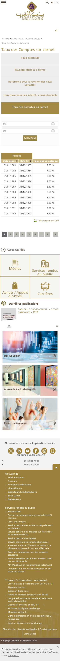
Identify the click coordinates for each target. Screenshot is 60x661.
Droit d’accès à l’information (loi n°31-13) (31, 584)
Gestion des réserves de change (25, 623)
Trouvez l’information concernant (26, 580)
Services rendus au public (20, 508)
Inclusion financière (18, 591)
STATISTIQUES (17, 38)
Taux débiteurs (30, 58)
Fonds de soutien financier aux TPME (28, 595)
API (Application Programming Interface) (30, 565)
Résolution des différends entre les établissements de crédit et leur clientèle (30, 547)
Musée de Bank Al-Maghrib (20, 389)
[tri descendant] (17, 161)
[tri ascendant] (17, 160)
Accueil (5, 38)
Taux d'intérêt (33, 38)
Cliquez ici (13, 655)
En (51, 2)
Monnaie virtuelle (17, 612)
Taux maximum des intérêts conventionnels (30, 95)
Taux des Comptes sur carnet (30, 107)
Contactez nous (48, 629)
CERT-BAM (13, 619)
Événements (14, 499)
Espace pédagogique (16, 423)
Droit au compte (17, 522)
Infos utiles (14, 496)
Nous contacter (32, 465)
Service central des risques (22, 538)
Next (57, 326)
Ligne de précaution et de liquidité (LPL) (30, 616)
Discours (12, 481)
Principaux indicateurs (19, 485)
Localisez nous (31, 461)
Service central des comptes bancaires (28, 542)
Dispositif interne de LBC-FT (23, 605)
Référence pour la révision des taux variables (30, 83)
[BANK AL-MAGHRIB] (30, 11)
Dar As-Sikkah (12, 355)
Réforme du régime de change (24, 608)
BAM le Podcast (16, 477)
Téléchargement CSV (48, 221)
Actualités (11, 474)
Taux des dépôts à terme (30, 70)
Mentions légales (27, 629)
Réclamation (14, 511)
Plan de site (9, 629)
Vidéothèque (15, 488)
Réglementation (16, 587)
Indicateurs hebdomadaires (22, 492)
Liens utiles (30, 634)
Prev (56, 326)
